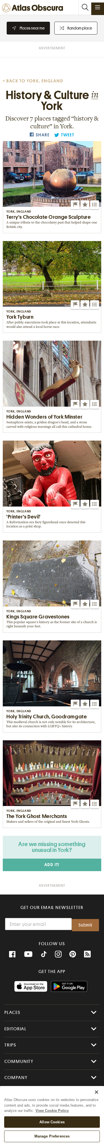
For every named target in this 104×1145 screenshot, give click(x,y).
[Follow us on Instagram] (58, 954)
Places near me (32, 28)
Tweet (67, 135)
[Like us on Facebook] (12, 954)
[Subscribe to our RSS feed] (87, 954)
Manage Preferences (52, 1136)
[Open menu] (97, 7)
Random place (79, 28)
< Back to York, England (33, 81)
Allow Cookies (52, 1122)
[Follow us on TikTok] (44, 955)
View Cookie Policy (52, 1111)
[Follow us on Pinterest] (72, 954)
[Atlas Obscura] (34, 8)
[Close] (96, 1092)
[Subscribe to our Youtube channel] (28, 954)
